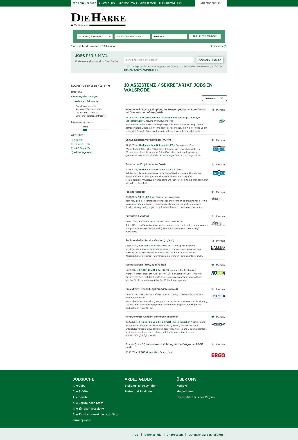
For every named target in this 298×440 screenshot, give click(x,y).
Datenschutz (152, 434)
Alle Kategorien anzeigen (84, 96)
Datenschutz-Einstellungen (207, 434)
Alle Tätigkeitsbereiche (88, 408)
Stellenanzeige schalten (141, 385)
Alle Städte (80, 391)
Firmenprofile (82, 420)
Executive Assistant (137, 216)
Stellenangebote (84, 3)
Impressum (175, 434)
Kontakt (181, 385)
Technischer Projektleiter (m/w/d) (146, 164)
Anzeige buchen (210, 3)
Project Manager (135, 191)
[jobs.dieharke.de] (102, 19)
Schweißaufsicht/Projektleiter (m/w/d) (149, 139)
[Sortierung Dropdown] (222, 98)
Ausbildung (107, 3)
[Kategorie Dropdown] (109, 36)
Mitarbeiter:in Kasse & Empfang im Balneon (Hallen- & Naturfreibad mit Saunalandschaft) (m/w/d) (166, 111)
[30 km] (85, 130)
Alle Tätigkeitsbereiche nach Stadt (96, 414)
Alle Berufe (80, 397)
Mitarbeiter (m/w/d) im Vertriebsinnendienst (152, 316)
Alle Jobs (79, 385)
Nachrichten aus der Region (137, 3)
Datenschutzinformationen (139, 69)
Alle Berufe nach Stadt (88, 403)
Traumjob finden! (205, 36)
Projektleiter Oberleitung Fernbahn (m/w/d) (152, 288)
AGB (136, 434)
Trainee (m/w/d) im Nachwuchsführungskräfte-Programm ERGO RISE (164, 345)
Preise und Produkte (138, 391)
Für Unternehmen (171, 3)
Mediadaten (184, 391)
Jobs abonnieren (209, 59)
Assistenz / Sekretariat (86, 101)
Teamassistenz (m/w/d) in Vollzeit (146, 264)
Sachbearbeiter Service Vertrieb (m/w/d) (150, 240)
